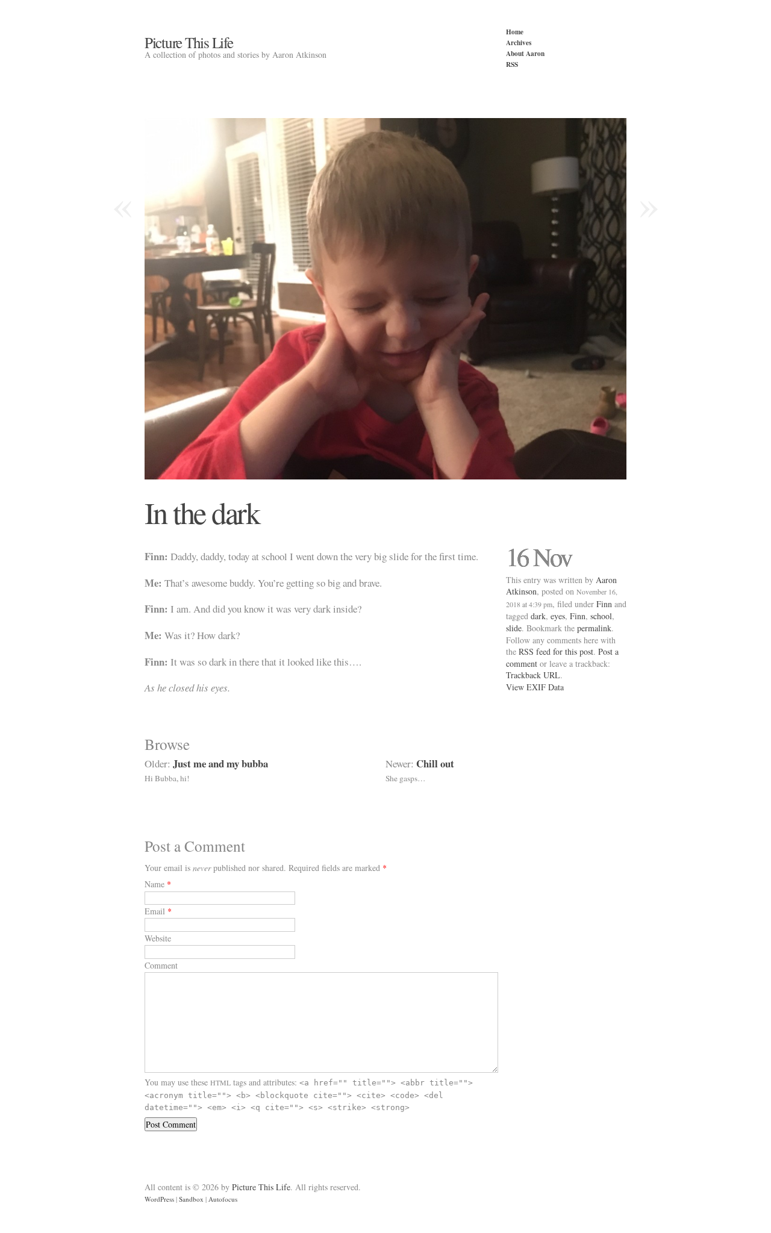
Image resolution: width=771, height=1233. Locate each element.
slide (514, 628)
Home (514, 32)
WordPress (159, 1198)
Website (158, 938)
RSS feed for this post (556, 651)
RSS (512, 64)
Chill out (435, 763)
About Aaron (525, 53)
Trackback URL (533, 675)
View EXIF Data (535, 687)
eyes (558, 616)
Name (154, 884)
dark (538, 616)
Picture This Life (189, 42)
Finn (604, 604)
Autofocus (222, 1198)
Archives (518, 42)
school (601, 616)
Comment (161, 965)
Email (155, 911)
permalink (594, 628)
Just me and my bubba (220, 763)
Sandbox (191, 1198)
